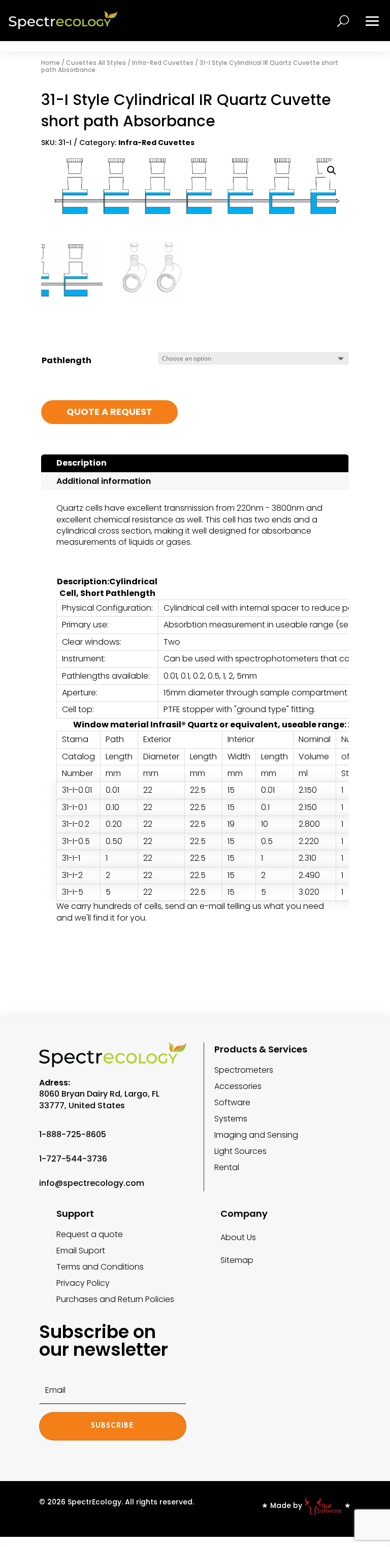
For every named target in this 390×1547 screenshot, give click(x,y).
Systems (230, 1118)
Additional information (103, 481)
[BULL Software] (323, 1505)
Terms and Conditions (100, 1267)
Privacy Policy (83, 1283)
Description (81, 463)
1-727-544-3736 (73, 1159)
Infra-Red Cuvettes (162, 62)
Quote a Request (109, 411)
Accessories (238, 1086)
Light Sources (240, 1151)
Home (50, 62)
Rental (226, 1167)
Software (232, 1102)
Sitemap (236, 1260)
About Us (238, 1237)
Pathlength (66, 360)
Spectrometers (243, 1070)
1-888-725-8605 (72, 1134)
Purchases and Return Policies (115, 1299)
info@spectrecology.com (91, 1183)
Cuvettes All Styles (96, 62)
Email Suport (80, 1250)
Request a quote (89, 1234)
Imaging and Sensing (256, 1135)
